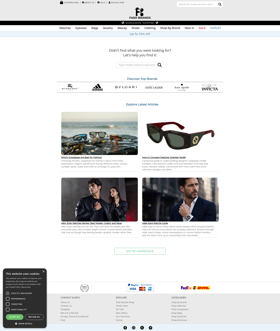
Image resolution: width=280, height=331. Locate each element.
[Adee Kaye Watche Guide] (180, 199)
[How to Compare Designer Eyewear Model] (180, 136)
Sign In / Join (117, 2)
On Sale (120, 309)
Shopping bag (71, 2)
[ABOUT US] (83, 2)
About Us (89, 2)
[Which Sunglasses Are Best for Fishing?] (99, 133)
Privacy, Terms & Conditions (75, 316)
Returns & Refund (69, 313)
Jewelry (108, 28)
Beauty (122, 28)
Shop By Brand (170, 28)
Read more (26, 287)
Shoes (136, 28)
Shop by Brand (178, 302)
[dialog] (25, 298)
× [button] (43, 271)
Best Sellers (122, 313)
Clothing (150, 28)
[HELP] (98, 2)
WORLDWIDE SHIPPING (140, 23)
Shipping (65, 309)
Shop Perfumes (179, 320)
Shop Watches (178, 306)
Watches (65, 28)
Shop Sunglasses (179, 309)
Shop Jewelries (178, 316)
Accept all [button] (14, 317)
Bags (94, 28)
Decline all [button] (34, 317)
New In (189, 28)
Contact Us (66, 306)
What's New (122, 306)
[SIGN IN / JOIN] (109, 2)
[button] (25, 323)
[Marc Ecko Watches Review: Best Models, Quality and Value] (99, 199)
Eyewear (81, 28)
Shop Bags (176, 313)
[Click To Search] (219, 4)
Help (102, 2)
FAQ (63, 320)
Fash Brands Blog (125, 302)
